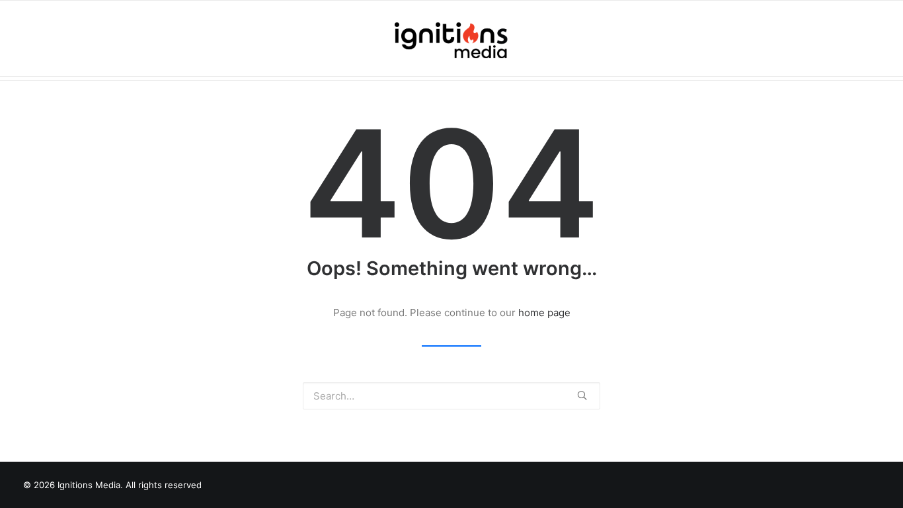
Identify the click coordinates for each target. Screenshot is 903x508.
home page (544, 312)
